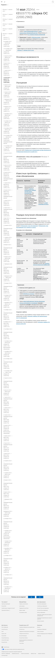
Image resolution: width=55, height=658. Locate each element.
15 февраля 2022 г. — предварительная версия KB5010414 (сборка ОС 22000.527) (7, 504)
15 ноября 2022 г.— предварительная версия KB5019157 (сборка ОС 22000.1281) (7, 314)
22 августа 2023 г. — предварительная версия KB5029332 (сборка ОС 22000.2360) (7, 157)
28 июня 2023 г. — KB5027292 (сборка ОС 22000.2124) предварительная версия (7, 194)
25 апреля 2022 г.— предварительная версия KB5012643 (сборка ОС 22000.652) (7, 465)
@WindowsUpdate (36, 37)
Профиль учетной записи (23, 603)
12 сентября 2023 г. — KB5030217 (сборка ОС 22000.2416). (7, 148)
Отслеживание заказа (23, 612)
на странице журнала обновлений (36, 34)
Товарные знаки (33, 653)
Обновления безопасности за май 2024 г (27, 151)
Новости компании (40, 631)
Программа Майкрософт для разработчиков (26, 627)
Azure (2, 631)
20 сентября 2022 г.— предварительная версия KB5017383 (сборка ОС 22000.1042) (7, 363)
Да (31, 597)
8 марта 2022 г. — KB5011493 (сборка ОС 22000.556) (7, 494)
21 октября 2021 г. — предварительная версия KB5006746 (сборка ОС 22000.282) (7, 579)
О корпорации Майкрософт (41, 629)
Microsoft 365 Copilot (5, 640)
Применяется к (21, 21)
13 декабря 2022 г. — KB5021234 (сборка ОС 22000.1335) (8, 305)
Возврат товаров (22, 610)
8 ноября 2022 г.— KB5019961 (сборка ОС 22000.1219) (8, 324)
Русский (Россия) (6, 647)
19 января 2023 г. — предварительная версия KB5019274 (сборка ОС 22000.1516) (7, 287)
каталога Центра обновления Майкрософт (41, 264)
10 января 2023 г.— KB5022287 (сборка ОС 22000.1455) (7, 297)
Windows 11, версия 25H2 (7, 15)
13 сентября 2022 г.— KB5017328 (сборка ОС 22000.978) (7, 373)
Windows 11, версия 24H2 (7, 19)
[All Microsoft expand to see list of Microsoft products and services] (1, 1)
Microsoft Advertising (5, 637)
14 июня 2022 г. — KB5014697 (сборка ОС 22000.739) (7, 438)
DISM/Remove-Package (28, 293)
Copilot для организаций (6, 603)
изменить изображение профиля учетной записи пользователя (30, 191)
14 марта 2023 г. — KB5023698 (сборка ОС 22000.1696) (7, 259)
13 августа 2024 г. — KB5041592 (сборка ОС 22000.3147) (7, 58)
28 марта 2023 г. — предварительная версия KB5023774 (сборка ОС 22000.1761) (7, 249)
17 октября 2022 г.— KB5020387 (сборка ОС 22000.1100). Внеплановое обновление (7, 345)
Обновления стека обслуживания (29, 225)
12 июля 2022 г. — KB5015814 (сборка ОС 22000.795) (7, 410)
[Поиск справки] (5, 2)
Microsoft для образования (41, 603)
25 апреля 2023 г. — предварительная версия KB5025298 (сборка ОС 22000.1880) (7, 230)
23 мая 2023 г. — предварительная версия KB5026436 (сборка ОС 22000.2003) (7, 211)
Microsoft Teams (4, 642)
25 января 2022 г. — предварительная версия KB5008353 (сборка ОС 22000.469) (7, 523)
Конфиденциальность (15, 653)
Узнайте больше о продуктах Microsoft (8, 608)
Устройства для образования (42, 606)
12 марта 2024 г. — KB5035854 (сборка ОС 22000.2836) (7, 94)
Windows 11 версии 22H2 (7, 29)
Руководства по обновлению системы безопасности (38, 150)
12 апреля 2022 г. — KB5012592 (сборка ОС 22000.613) (7, 475)
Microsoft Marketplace (23, 635)
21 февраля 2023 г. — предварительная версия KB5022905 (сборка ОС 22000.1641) (7, 268)
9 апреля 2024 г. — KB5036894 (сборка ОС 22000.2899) (7, 87)
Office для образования (41, 612)
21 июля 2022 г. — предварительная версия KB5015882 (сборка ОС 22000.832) (7, 401)
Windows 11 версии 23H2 (7, 24)
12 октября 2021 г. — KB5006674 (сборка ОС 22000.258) (7, 589)
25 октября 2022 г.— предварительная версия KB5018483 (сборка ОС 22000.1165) (7, 333)
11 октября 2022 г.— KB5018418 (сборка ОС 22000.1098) (7, 354)
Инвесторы (39, 635)
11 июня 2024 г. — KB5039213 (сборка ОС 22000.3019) (7, 73)
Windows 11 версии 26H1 (7, 10)
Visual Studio (21, 643)
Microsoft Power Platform (23, 637)
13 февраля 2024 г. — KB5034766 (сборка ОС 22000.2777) (7, 102)
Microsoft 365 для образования (42, 610)
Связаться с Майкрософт (6, 653)
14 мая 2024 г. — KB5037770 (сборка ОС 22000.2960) (7, 80)
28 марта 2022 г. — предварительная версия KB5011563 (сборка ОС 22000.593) (7, 484)
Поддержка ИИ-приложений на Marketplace (26, 631)
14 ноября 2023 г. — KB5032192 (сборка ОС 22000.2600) (7, 123)
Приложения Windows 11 (6, 610)
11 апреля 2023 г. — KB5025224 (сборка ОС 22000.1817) (7, 240)
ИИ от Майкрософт (5, 627)
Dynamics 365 (4, 633)
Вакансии (38, 627)
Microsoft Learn (21, 629)
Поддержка (4, 4)
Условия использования (25, 653)
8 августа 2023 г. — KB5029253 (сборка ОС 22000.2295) (7, 167)
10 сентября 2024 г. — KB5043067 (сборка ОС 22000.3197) (7, 51)
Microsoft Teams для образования (43, 608)
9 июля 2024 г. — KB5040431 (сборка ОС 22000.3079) (7, 65)
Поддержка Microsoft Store (23, 608)
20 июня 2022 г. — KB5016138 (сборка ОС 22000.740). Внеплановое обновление (7, 429)
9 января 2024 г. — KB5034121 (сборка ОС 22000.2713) (7, 109)
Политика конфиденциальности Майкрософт (44, 633)
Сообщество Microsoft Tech (24, 633)
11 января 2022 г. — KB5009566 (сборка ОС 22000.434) (7, 543)
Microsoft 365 (4, 606)
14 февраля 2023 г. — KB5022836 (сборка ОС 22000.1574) (7, 278)
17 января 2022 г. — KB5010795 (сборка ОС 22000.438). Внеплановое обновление (7, 534)
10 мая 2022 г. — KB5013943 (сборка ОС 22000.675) (7, 456)
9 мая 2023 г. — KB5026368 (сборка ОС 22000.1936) (7, 220)
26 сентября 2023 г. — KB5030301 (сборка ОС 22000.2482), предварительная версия (7, 139)
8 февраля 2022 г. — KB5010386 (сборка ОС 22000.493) (7, 514)
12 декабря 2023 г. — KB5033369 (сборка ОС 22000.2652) (8, 116)
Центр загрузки (21, 606)
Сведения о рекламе (41, 653)
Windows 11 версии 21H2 (7, 34)
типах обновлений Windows (31, 31)
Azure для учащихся (40, 621)
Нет (40, 597)
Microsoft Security (5, 629)
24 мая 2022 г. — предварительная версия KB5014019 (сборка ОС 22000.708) (7, 447)
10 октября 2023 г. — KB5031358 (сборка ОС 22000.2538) (7, 130)
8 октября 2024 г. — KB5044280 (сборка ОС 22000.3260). (7, 44)
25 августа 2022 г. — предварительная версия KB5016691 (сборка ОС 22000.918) (7, 382)
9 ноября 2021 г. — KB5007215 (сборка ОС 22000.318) (7, 570)
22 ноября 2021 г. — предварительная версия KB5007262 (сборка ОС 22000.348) (7, 560)
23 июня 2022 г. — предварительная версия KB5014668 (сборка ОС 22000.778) (7, 419)
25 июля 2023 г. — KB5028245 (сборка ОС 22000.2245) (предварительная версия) (8, 176)
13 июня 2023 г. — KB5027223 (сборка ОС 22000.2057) (7, 203)
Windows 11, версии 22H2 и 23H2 (25, 50)
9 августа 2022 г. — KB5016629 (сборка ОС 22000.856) (7, 392)
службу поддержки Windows (43, 203)
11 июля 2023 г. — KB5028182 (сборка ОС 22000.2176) (7, 185)
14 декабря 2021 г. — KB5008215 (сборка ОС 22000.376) (8, 550)
